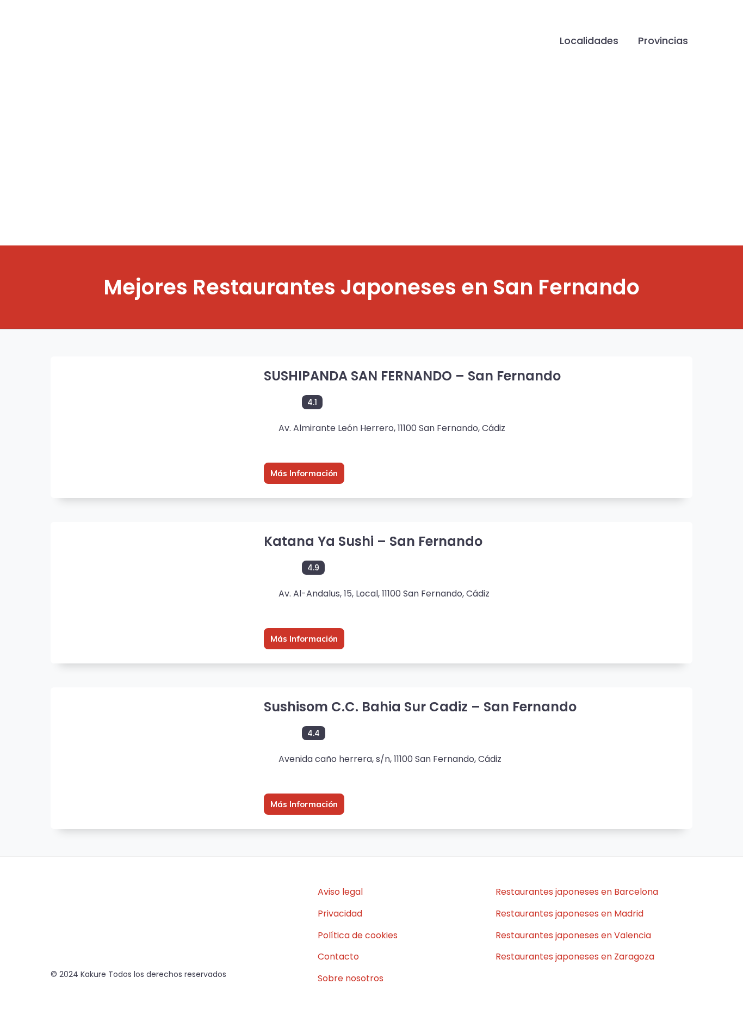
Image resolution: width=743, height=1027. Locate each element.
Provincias (663, 40)
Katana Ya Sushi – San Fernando (373, 541)
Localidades (589, 40)
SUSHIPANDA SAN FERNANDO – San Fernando (412, 376)
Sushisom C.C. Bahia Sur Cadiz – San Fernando (420, 707)
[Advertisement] (371, 164)
